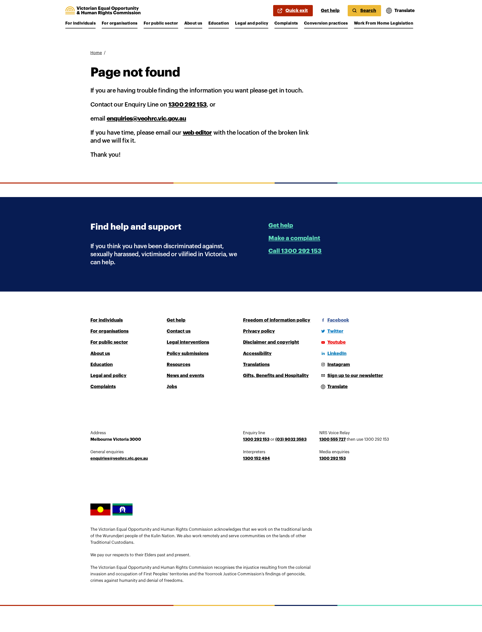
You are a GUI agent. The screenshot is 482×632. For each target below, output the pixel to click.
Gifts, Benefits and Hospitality (276, 375)
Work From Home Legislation (383, 23)
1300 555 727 (332, 439)
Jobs (172, 386)
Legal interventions (188, 342)
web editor (197, 133)
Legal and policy (251, 23)
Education (218, 23)
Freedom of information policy (276, 320)
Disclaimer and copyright (271, 342)
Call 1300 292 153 (295, 251)
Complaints (286, 23)
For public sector (161, 23)
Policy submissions (188, 353)
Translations (256, 364)
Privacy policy (259, 331)
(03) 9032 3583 (291, 439)
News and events (185, 375)
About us (193, 23)
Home (96, 53)
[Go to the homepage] (103, 10)
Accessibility (257, 353)
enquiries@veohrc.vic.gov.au (146, 119)
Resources (178, 364)
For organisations (120, 23)
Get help (330, 10)
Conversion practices (326, 23)
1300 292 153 (187, 105)
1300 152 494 (256, 459)
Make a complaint (294, 238)
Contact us (179, 331)
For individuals (80, 23)
